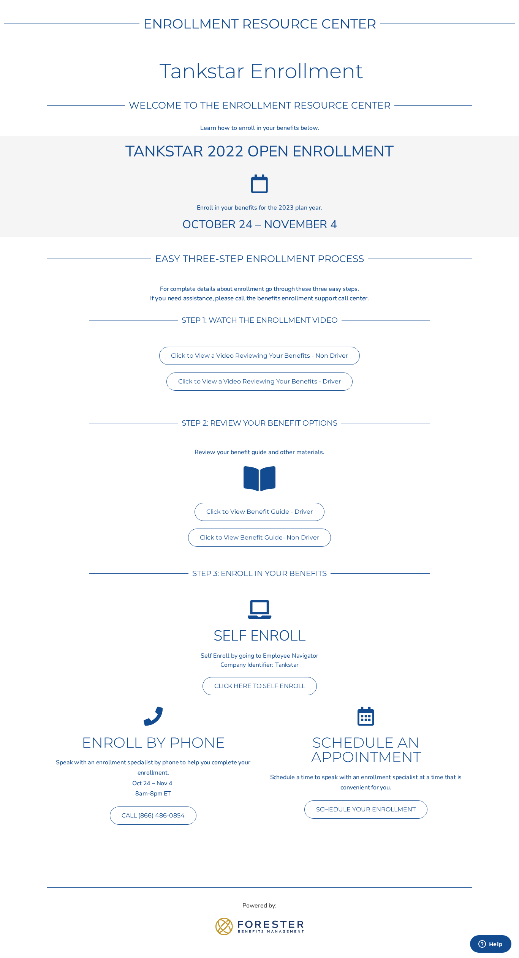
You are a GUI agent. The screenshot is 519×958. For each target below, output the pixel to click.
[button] (153, 815)
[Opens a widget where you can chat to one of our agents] (490, 944)
